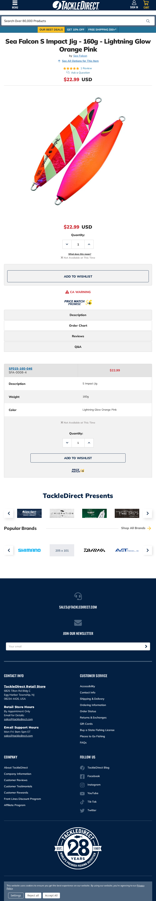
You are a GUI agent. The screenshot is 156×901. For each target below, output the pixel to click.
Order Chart (78, 325)
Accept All (51, 895)
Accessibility (87, 686)
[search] (148, 21)
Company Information (17, 774)
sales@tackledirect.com (18, 719)
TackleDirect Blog (98, 767)
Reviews (78, 336)
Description (78, 315)
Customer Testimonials (18, 786)
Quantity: (78, 235)
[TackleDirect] (76, 5)
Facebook (94, 776)
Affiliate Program (14, 805)
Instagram (94, 784)
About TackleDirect (16, 767)
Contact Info (87, 692)
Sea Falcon (80, 55)
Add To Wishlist (78, 276)
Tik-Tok (92, 801)
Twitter (92, 810)
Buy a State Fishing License (97, 730)
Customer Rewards (16, 792)
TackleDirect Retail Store (24, 686)
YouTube (93, 793)
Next (147, 513)
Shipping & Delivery (92, 698)
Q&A (78, 347)
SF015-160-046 (20, 368)
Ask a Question (80, 72)
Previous (8, 513)
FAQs (83, 742)
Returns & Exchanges (93, 717)
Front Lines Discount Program (22, 799)
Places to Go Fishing (92, 736)
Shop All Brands (133, 528)
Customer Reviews (15, 780)
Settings (16, 895)
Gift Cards (86, 723)
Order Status (88, 711)
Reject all (33, 895)
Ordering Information (93, 705)
